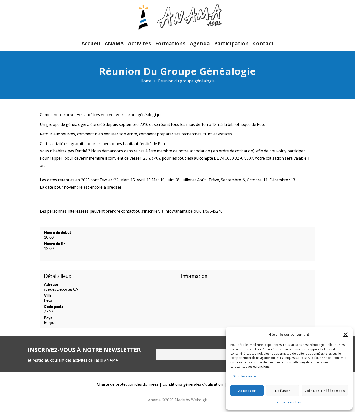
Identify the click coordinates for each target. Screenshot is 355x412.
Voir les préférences (324, 390)
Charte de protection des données (127, 384)
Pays (48, 317)
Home (146, 81)
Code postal (54, 306)
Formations (170, 43)
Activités (139, 43)
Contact (263, 43)
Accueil (90, 43)
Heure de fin (54, 243)
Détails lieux (57, 276)
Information (194, 276)
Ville (48, 295)
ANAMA (114, 43)
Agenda (200, 43)
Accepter (247, 390)
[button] (345, 334)
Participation (231, 43)
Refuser (282, 390)
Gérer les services (245, 376)
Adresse (51, 284)
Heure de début (57, 232)
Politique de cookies (287, 402)
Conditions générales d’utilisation (193, 384)
